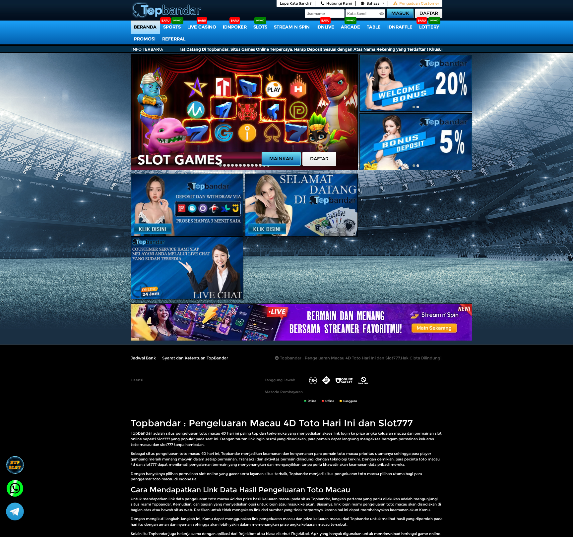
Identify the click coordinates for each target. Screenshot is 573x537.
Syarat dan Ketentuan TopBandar (195, 357)
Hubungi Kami (339, 3)
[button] (221, 165)
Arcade (350, 26)
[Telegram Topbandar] (15, 511)
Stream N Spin (292, 26)
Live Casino (201, 26)
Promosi (145, 38)
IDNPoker (235, 26)
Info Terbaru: (147, 49)
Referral (173, 38)
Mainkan (281, 159)
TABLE (374, 26)
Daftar (428, 13)
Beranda (145, 26)
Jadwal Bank (143, 357)
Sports (172, 26)
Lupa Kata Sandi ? (296, 3)
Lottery (429, 26)
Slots (260, 26)
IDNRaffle (400, 26)
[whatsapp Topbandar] (15, 487)
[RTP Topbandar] (15, 464)
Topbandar (141, 433)
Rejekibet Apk (305, 533)
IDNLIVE (325, 26)
